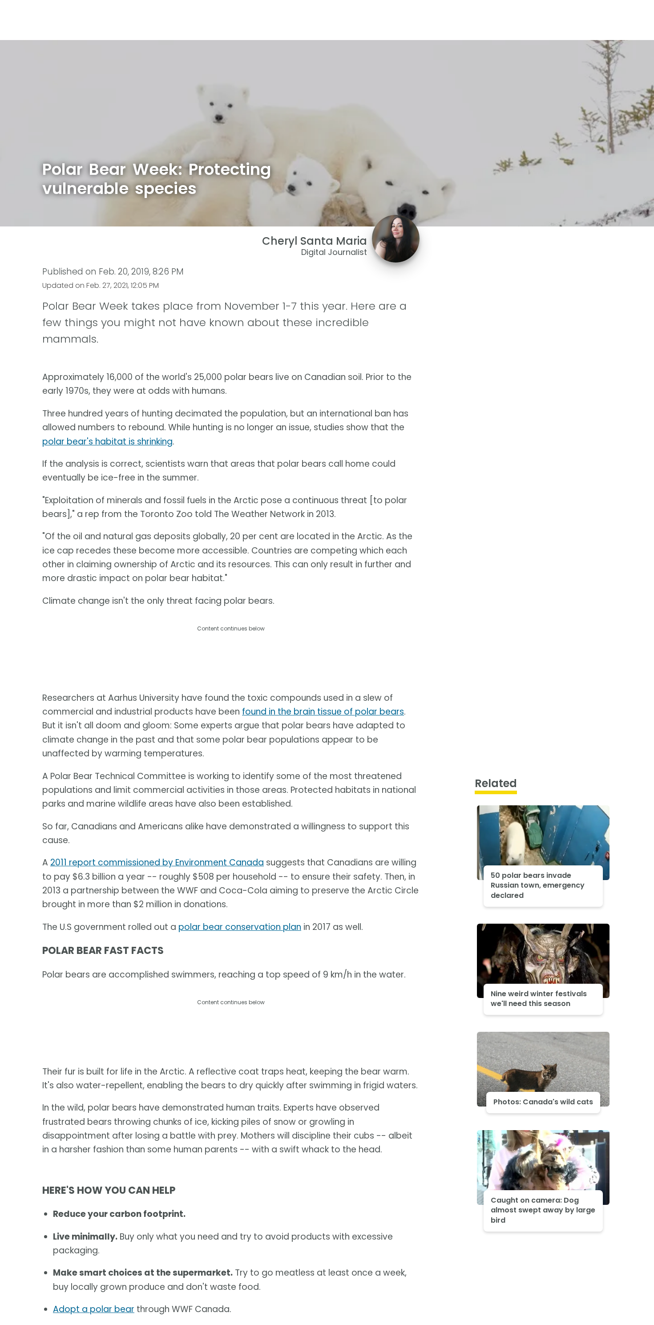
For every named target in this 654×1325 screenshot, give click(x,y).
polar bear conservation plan (239, 927)
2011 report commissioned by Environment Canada (157, 862)
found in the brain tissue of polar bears (323, 712)
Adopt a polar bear (93, 1309)
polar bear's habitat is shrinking (107, 442)
